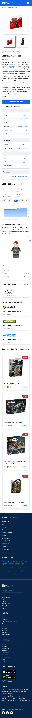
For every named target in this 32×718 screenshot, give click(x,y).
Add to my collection (16, 102)
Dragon (4, 567)
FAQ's (3, 599)
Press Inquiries (6, 604)
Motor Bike (18, 571)
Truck (4, 574)
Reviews (4, 650)
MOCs (3, 659)
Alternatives (5, 655)
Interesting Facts (7, 657)
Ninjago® (4, 544)
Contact (4, 601)
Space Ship (11, 567)
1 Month (5, 200)
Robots (17, 567)
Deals (3, 617)
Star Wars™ (23, 119)
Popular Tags (7, 557)
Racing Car (19, 561)
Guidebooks (5, 648)
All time (27, 200)
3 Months (11, 200)
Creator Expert (6, 549)
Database (4, 619)
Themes (4, 624)
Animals (17, 564)
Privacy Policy (6, 606)
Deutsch (10, 681)
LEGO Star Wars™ (15, 64)
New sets (4, 630)
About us (4, 595)
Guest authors (6, 597)
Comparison (5, 653)
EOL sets (4, 632)
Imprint (4, 608)
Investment (5, 646)
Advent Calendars (11, 561)
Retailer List (5, 626)
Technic (4, 546)
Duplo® (4, 535)
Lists (3, 661)
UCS (25, 561)
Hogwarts (5, 564)
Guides (4, 644)
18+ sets (4, 628)
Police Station (24, 567)
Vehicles (11, 564)
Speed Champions (7, 532)
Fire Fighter (5, 571)
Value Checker (6, 635)
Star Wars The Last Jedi (8, 51)
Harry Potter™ (6, 541)
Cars (23, 564)
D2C (4, 561)
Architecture (5, 521)
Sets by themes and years (9, 622)
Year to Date (21, 200)
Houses (11, 571)
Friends (4, 552)
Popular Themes (9, 517)
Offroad (24, 571)
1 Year (16, 200)
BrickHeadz (5, 538)
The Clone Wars (11, 574)
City (3, 524)
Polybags (17, 51)
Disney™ (4, 527)
